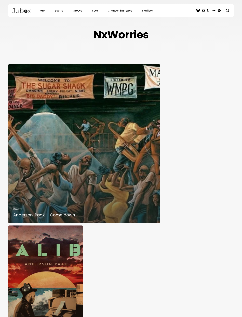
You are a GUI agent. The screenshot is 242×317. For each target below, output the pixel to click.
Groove (17, 209)
